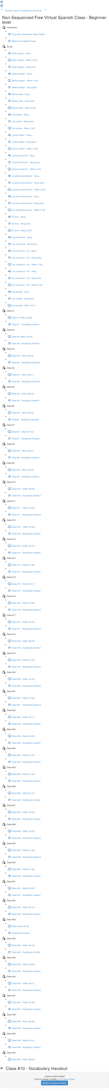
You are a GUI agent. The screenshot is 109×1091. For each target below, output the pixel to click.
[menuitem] (1, 6)
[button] (1, 2)
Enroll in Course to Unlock (54, 1082)
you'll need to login (66, 1079)
